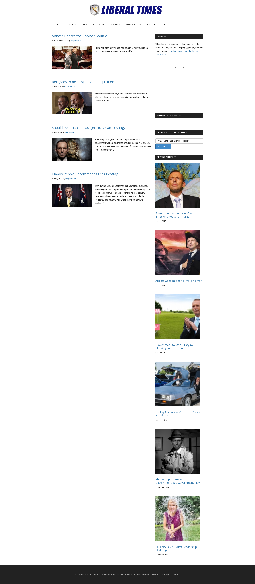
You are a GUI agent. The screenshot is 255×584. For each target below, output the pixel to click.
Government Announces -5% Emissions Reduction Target (173, 215)
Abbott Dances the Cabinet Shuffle (79, 35)
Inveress (176, 574)
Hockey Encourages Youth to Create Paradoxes (177, 413)
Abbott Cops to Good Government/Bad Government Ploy (177, 481)
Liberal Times (127, 10)
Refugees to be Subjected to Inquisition (83, 81)
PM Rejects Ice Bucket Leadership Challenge (176, 548)
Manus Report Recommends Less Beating (85, 174)
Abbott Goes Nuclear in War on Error (178, 280)
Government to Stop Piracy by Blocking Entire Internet (174, 346)
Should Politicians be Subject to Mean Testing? (88, 127)
